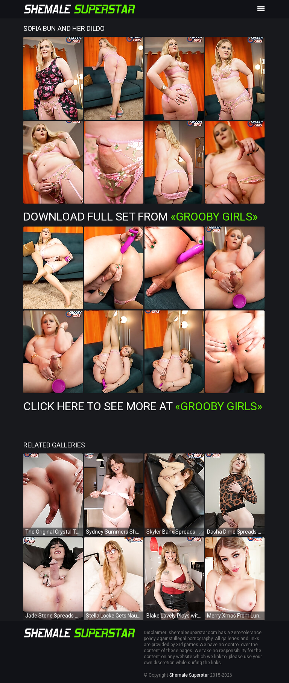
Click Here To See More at (142, 406)
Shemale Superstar (189, 675)
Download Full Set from (140, 216)
